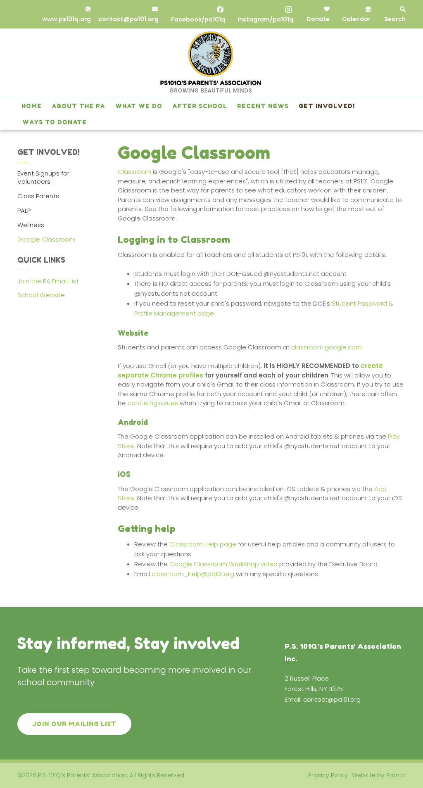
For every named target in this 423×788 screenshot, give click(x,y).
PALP (24, 210)
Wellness (30, 225)
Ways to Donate (54, 122)
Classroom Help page (202, 544)
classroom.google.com (326, 347)
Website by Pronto (379, 775)
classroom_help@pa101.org (193, 574)
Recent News (263, 105)
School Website (41, 295)
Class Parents (38, 196)
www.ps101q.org (66, 19)
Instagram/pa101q (265, 19)
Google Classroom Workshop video (223, 564)
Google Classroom (46, 239)
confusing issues (153, 403)
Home (31, 105)
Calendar (356, 19)
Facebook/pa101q (198, 19)
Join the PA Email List (48, 281)
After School (199, 105)
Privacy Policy (328, 775)
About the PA (78, 105)
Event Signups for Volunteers (43, 177)
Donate (318, 19)
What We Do (138, 105)
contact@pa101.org (128, 19)
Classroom (134, 171)
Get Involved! (327, 105)
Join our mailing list (74, 724)
